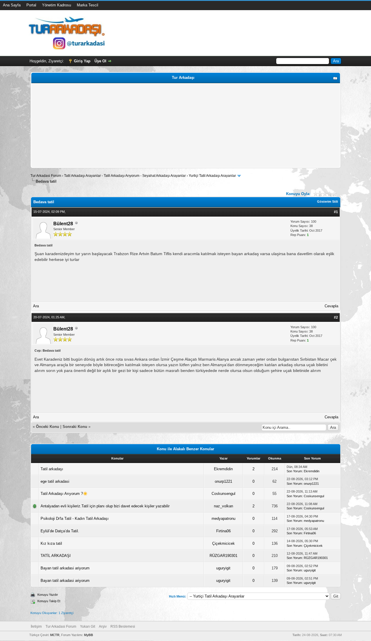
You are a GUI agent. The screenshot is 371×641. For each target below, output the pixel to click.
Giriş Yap (82, 61)
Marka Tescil (87, 5)
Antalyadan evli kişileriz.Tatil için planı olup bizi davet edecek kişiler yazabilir (105, 506)
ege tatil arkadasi (55, 481)
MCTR (54, 635)
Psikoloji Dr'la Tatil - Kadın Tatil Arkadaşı (75, 518)
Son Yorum (294, 471)
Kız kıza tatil (51, 543)
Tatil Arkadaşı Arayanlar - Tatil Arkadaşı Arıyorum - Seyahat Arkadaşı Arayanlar (125, 176)
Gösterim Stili (327, 201)
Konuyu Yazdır (47, 594)
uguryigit (223, 568)
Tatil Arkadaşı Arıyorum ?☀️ (64, 493)
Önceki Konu (47, 426)
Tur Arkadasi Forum (45, 176)
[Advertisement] (185, 125)
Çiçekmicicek (223, 543)
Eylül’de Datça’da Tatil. (60, 531)
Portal (31, 5)
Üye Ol (100, 61)
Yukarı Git (87, 626)
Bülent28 (63, 223)
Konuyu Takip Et (48, 601)
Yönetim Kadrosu (56, 5)
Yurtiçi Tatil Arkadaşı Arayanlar (212, 176)
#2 (336, 317)
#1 (336, 212)
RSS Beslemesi (122, 626)
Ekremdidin (223, 469)
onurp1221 (223, 481)
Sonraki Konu (75, 426)
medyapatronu (223, 518)
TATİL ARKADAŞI (56, 555)
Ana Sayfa (12, 5)
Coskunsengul (223, 493)
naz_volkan (223, 506)
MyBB (88, 635)
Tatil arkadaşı (52, 469)
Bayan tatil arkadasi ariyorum (65, 568)
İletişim (36, 626)
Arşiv (103, 626)
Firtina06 (223, 531)
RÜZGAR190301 (223, 555)
